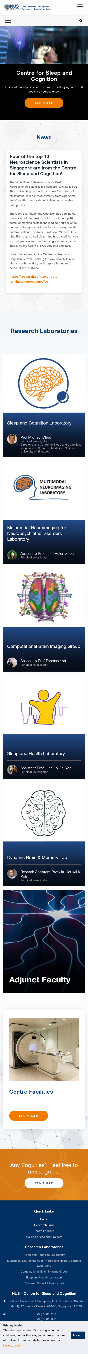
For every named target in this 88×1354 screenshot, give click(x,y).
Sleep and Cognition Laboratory (44, 1254)
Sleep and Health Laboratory (44, 1277)
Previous (5, 222)
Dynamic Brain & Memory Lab (44, 1283)
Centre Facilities (44, 1231)
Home (44, 1219)
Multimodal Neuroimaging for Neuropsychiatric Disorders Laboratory (44, 1263)
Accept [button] (77, 1335)
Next (83, 222)
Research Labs (44, 1225)
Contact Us (44, 103)
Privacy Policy (12, 1345)
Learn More (28, 1115)
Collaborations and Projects (44, 1236)
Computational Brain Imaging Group (44, 1271)
